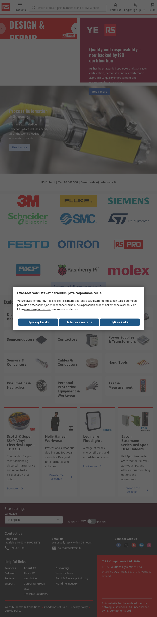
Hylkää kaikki (119, 322)
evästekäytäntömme (37, 309)
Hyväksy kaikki (38, 322)
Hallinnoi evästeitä (79, 322)
